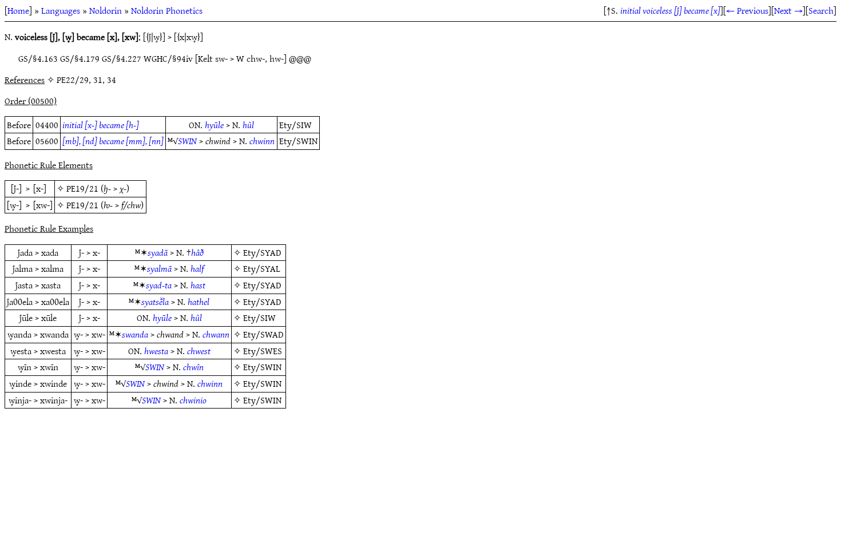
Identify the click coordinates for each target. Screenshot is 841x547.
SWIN (187, 141)
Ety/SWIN (262, 367)
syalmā (159, 268)
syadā (158, 252)
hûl (248, 125)
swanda (135, 334)
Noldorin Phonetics (167, 10)
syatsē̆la (155, 302)
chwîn (193, 367)
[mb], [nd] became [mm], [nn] (113, 141)
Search (821, 10)
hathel (198, 302)
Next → (788, 10)
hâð (197, 252)
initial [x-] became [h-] (100, 125)
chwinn (262, 141)
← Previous (747, 10)
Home (18, 10)
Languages (60, 10)
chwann (216, 334)
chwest (199, 351)
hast (198, 285)
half (197, 268)
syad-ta (159, 285)
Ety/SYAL (261, 268)
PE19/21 (82, 188)
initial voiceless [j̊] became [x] (670, 10)
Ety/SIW (259, 318)
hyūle (214, 125)
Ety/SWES (262, 351)
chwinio (193, 400)
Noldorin (105, 10)
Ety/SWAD (263, 334)
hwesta (156, 351)
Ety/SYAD (262, 252)
